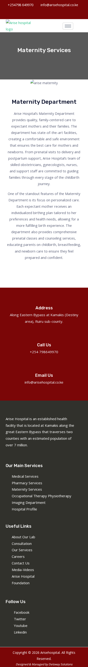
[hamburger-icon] (68, 26)
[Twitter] (52, 12)
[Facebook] (34, 12)
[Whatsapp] (43, 12)
